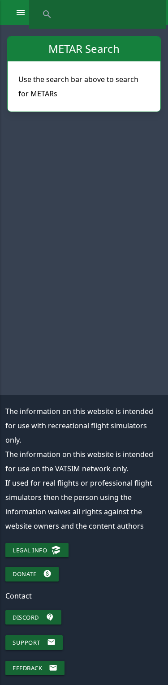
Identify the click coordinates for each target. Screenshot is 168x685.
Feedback (35, 667)
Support (34, 642)
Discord (33, 617)
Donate (32, 573)
